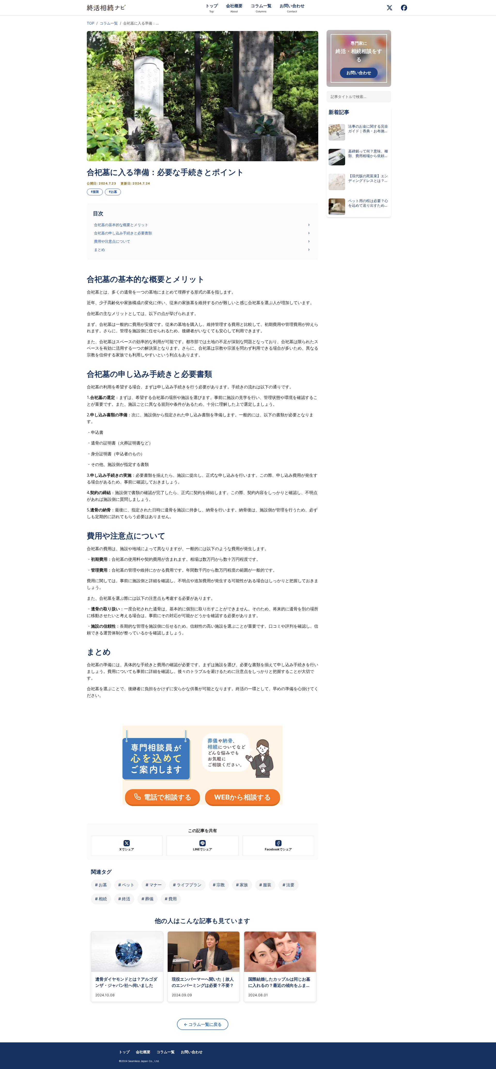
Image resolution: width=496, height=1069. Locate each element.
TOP (90, 23)
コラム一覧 (109, 23)
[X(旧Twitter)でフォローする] (389, 8)
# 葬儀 (147, 898)
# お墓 (101, 884)
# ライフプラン (187, 884)
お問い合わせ (358, 72)
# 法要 (289, 884)
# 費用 (171, 898)
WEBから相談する (242, 797)
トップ (124, 1052)
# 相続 (101, 898)
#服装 (95, 192)
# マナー (154, 884)
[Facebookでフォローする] (404, 8)
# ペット (126, 884)
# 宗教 (219, 884)
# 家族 (242, 884)
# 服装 (265, 884)
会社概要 (143, 1052)
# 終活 (124, 898)
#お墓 (113, 192)
